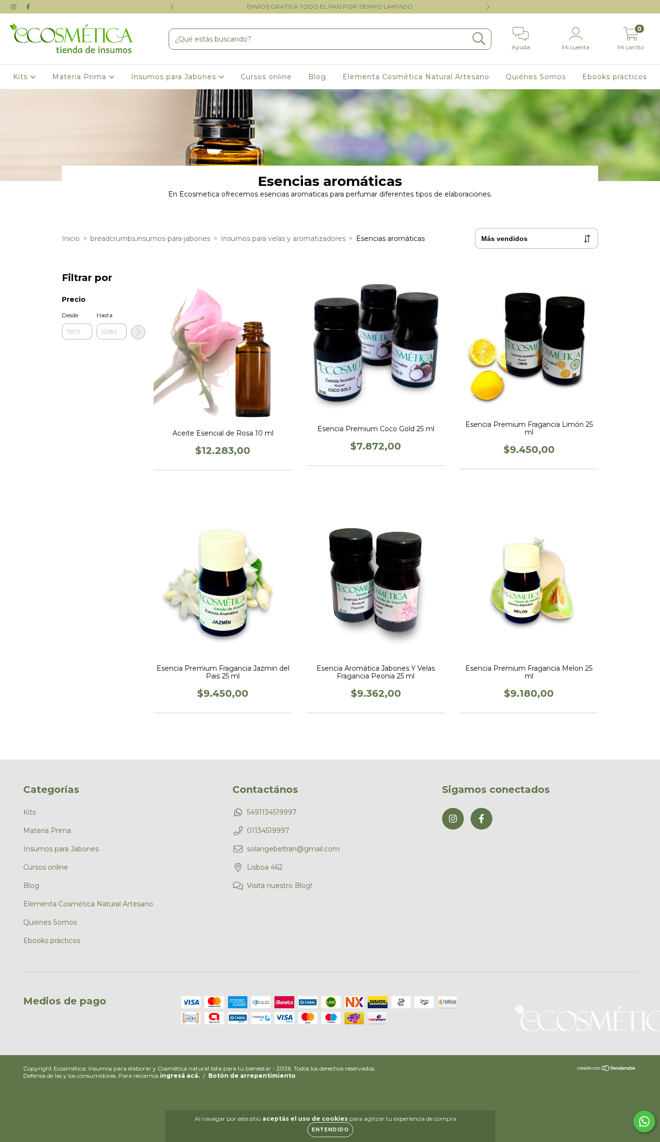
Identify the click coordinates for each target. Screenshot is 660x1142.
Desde (70, 315)
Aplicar (138, 332)
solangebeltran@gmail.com (293, 849)
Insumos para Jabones (174, 76)
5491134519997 (272, 812)
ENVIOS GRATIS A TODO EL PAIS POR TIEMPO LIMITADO (330, 6)
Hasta (105, 315)
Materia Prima (80, 76)
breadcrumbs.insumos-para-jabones (150, 238)
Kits (21, 76)
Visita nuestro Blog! (279, 885)
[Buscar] (479, 39)
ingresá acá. (180, 1075)
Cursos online (266, 76)
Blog (317, 76)
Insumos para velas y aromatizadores (283, 238)
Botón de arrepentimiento (252, 1075)
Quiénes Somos (536, 76)
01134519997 (268, 830)
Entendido (330, 1130)
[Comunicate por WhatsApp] (644, 1121)
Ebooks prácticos (614, 76)
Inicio (71, 238)
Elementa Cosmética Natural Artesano (416, 76)
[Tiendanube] (606, 1069)
